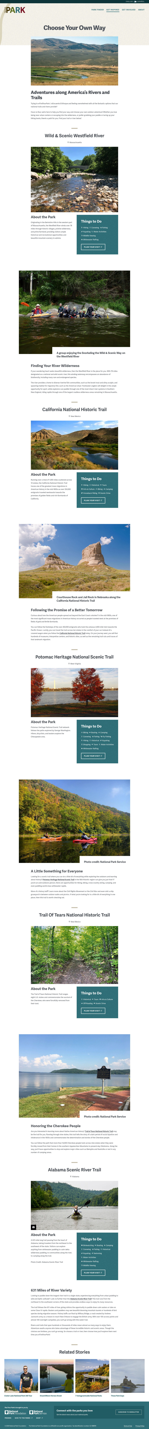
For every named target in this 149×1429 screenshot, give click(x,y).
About (141, 10)
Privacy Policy (139, 1426)
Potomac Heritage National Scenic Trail (58, 880)
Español (141, 1)
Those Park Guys (117, 1396)
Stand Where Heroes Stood (51, 1396)
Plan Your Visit (92, 247)
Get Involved (129, 10)
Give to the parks (22, 1418)
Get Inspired (112, 10)
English (129, 1)
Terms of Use (128, 1426)
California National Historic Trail (72, 633)
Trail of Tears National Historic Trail (99, 1131)
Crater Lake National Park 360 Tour (18, 1396)
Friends (8, 1418)
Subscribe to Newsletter (128, 1412)
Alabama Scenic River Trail (80, 1299)
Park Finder (98, 10)
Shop (38, 1418)
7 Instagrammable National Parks (88, 1396)
